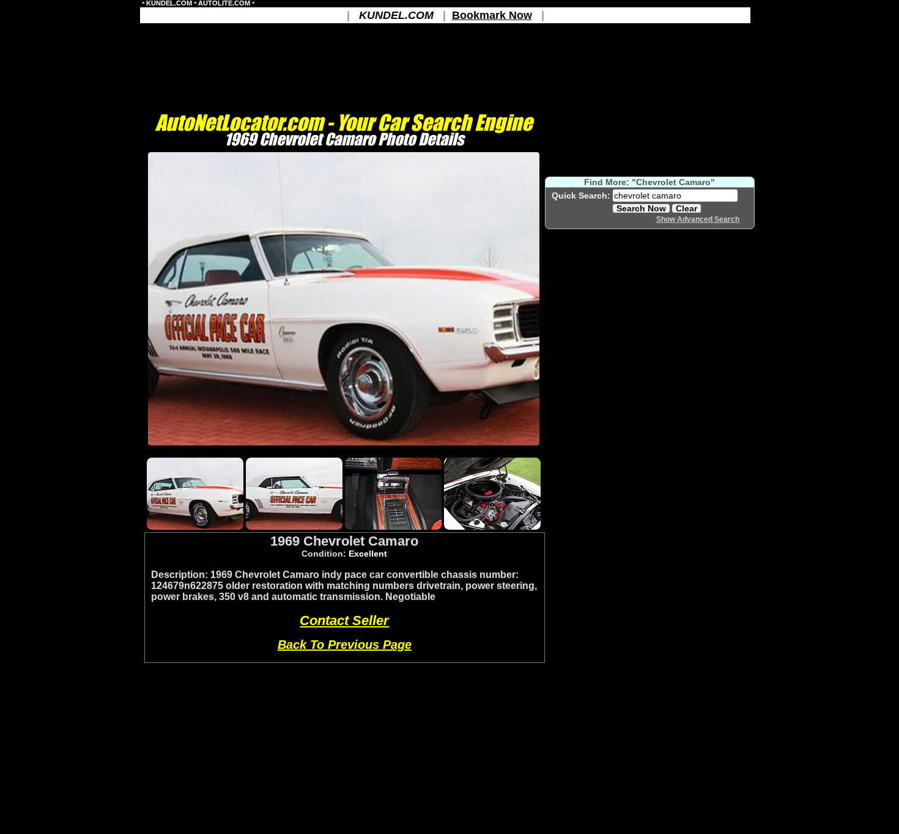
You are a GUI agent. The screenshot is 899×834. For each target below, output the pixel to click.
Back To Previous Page (345, 644)
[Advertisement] (344, 450)
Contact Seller (344, 620)
